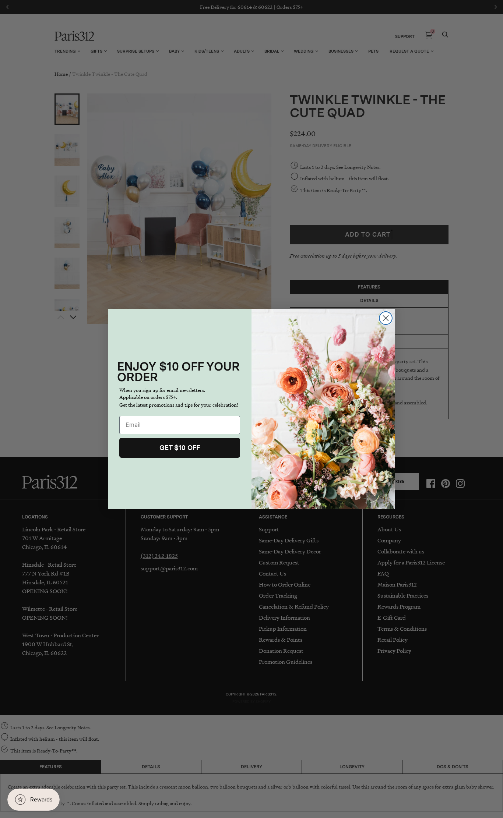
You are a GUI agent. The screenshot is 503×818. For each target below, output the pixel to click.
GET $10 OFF (179, 448)
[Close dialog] (385, 318)
